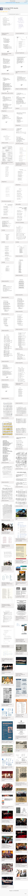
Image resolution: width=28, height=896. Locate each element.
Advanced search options (14, 14)
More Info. (18, 2)
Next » (26, 893)
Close (27, 1)
